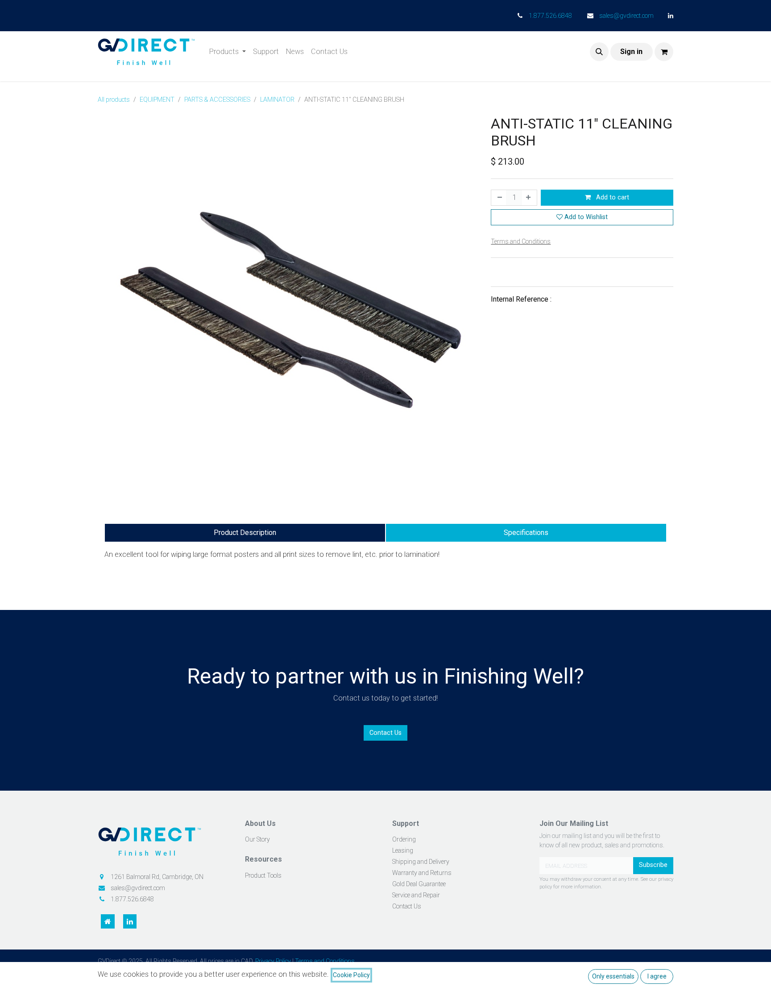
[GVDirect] (165, 844)
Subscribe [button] (653, 865)
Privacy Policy (273, 961)
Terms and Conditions (325, 961)
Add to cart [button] (611, 197)
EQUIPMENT (157, 100)
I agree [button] (657, 976)
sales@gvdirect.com (626, 15)
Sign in (631, 51)
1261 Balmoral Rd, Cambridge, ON (157, 876)
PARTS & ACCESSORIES (217, 100)
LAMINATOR (277, 100)
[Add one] (529, 197)
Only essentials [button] (613, 976)
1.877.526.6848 (550, 15)
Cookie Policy (351, 975)
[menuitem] (227, 52)
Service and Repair (416, 895)
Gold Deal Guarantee (419, 883)
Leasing (402, 850)
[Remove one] (498, 197)
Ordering (404, 839)
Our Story (257, 839)
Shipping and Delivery (420, 861)
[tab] (245, 532)
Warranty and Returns (422, 872)
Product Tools (263, 875)
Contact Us (385, 733)
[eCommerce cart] (664, 51)
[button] (599, 51)
